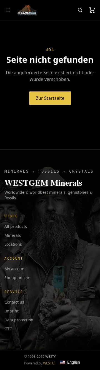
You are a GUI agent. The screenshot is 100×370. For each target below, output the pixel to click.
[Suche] (80, 10)
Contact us (14, 302)
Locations (13, 244)
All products (15, 226)
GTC (8, 328)
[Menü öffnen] (7, 10)
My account (15, 268)
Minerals (12, 235)
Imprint (11, 311)
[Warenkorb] (92, 10)
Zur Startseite (50, 98)
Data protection (18, 319)
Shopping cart (17, 277)
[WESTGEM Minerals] (27, 10)
